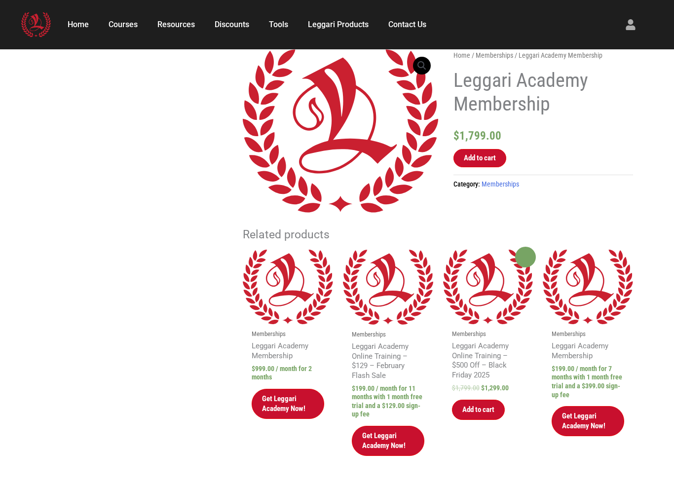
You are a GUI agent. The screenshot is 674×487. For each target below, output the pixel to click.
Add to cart (480, 157)
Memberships (494, 55)
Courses (123, 24)
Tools (278, 24)
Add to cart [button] (478, 409)
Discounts (232, 24)
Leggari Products (338, 24)
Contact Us (407, 24)
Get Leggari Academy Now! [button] (283, 403)
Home (78, 24)
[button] (422, 66)
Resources (176, 24)
